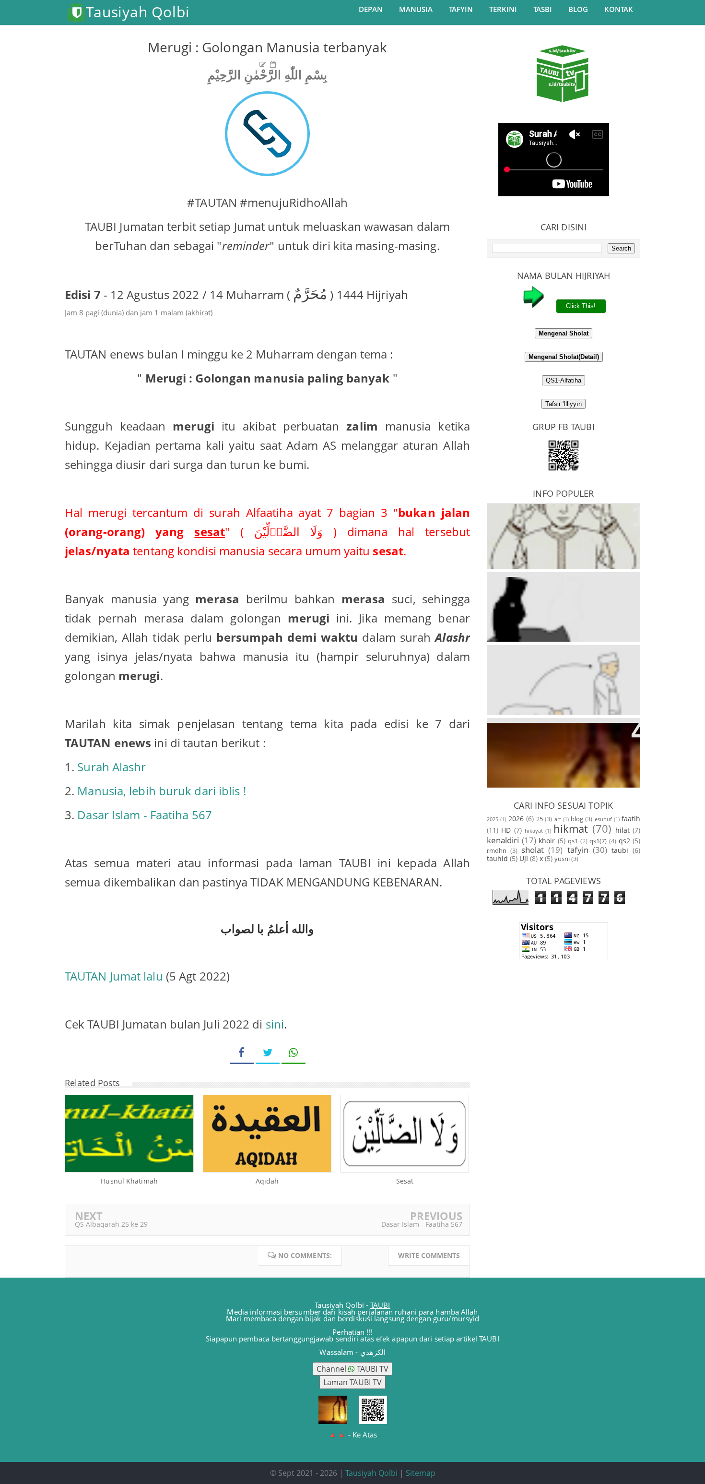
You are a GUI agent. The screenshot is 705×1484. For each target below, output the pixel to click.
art (557, 819)
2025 (492, 819)
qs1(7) (598, 841)
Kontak (618, 9)
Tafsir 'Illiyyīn (563, 403)
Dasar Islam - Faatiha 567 (144, 815)
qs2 (624, 840)
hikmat (570, 828)
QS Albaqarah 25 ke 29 (111, 1224)
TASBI (542, 9)
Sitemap (420, 1473)
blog (577, 819)
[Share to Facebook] (242, 1052)
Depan (371, 9)
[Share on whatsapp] (294, 1052)
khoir (547, 840)
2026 (516, 818)
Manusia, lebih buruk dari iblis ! (161, 791)
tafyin (577, 849)
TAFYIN (461, 9)
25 (539, 819)
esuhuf (603, 819)
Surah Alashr (111, 767)
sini (275, 1024)
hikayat (534, 830)
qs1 (573, 841)
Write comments (429, 1255)
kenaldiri (503, 840)
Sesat (405, 1180)
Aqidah (267, 1180)
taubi (619, 850)
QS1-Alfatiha (563, 380)
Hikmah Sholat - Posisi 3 (563, 657)
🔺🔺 (352, 1434)
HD (506, 830)
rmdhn (496, 851)
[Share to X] (268, 1052)
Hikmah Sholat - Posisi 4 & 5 (563, 730)
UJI (523, 858)
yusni (562, 859)
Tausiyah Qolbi (371, 1473)
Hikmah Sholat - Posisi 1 (563, 515)
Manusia (416, 9)
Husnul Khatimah (129, 1180)
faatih (631, 818)
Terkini (503, 9)
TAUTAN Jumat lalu (114, 976)
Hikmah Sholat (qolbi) (563, 584)
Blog (578, 9)
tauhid (497, 858)
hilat (622, 830)
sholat (532, 849)
